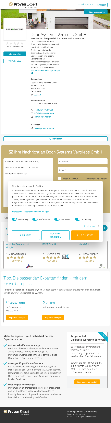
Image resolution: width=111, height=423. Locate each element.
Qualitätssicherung (90, 411)
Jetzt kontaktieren (97, 11)
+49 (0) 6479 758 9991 (44, 109)
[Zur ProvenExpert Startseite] (23, 5)
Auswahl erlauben (55, 235)
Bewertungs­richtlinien (75, 411)
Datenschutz (71, 414)
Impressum (17, 211)
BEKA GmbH (49, 244)
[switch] (35, 219)
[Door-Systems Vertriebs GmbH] (14, 29)
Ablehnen (26, 235)
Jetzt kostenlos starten (87, 381)
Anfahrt (37, 94)
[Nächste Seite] (104, 228)
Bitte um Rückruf (70, 178)
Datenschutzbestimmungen (36, 211)
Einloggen (101, 4)
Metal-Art (83, 244)
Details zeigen (90, 226)
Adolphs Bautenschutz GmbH (18, 245)
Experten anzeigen (17, 317)
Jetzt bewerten (15, 54)
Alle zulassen (85, 235)
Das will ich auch (85, 4)
